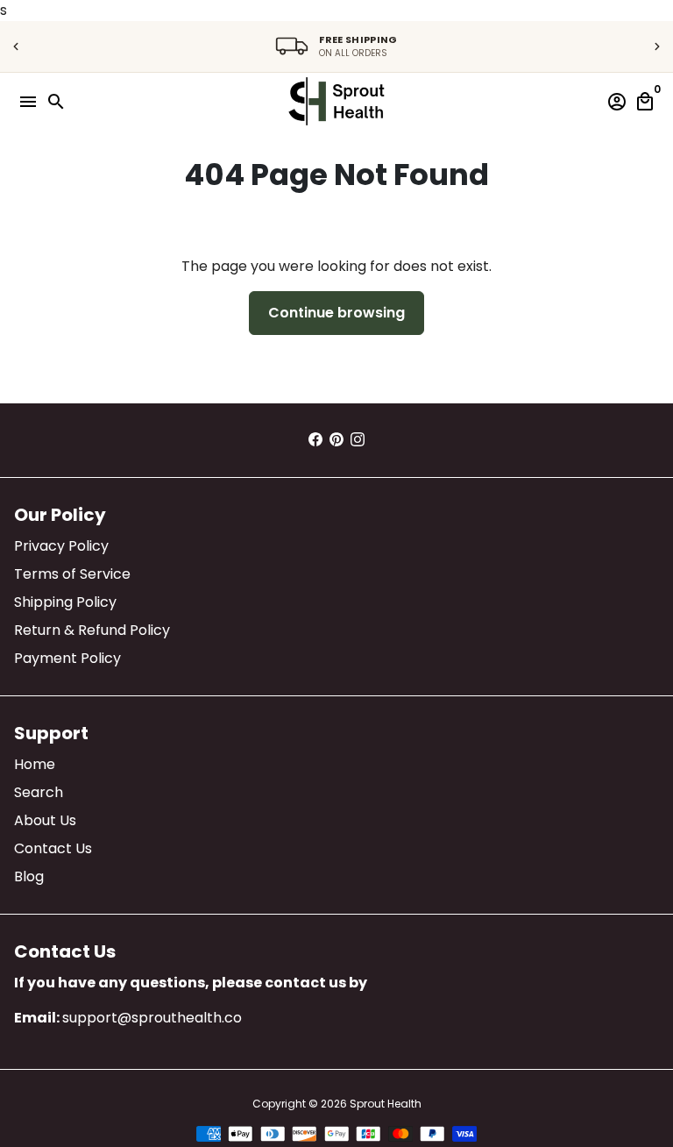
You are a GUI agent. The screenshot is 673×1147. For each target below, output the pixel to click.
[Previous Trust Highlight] (15, 46)
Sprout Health (386, 1103)
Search (38, 792)
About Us (45, 820)
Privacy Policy (61, 546)
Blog (29, 876)
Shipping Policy (65, 602)
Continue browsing (336, 313)
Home (34, 764)
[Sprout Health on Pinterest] (336, 440)
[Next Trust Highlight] (657, 46)
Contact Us (53, 848)
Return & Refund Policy (92, 630)
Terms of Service (72, 574)
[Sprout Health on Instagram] (358, 440)
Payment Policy (67, 658)
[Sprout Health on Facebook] (315, 440)
